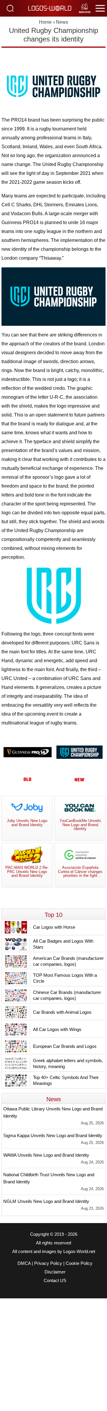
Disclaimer (55, 1272)
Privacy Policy (48, 1263)
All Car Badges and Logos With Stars (63, 943)
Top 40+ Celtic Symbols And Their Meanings (66, 1080)
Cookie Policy (79, 1263)
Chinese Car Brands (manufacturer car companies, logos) (67, 995)
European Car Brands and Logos (65, 1046)
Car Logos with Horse (54, 927)
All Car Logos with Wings (57, 1029)
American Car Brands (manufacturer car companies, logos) (68, 961)
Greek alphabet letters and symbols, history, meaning (68, 1063)
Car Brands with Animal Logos (62, 1012)
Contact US (55, 1280)
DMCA (24, 1263)
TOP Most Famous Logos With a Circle (65, 978)
